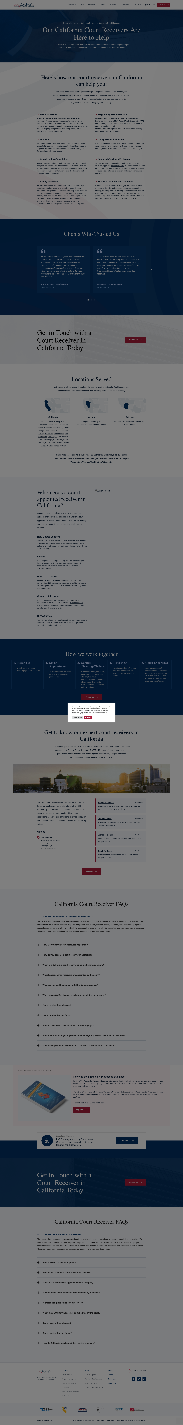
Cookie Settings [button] (77, 717)
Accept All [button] (88, 717)
